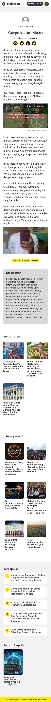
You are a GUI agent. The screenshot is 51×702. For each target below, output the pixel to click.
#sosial (35, 260)
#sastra (16, 260)
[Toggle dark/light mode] (46, 4)
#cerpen (26, 260)
